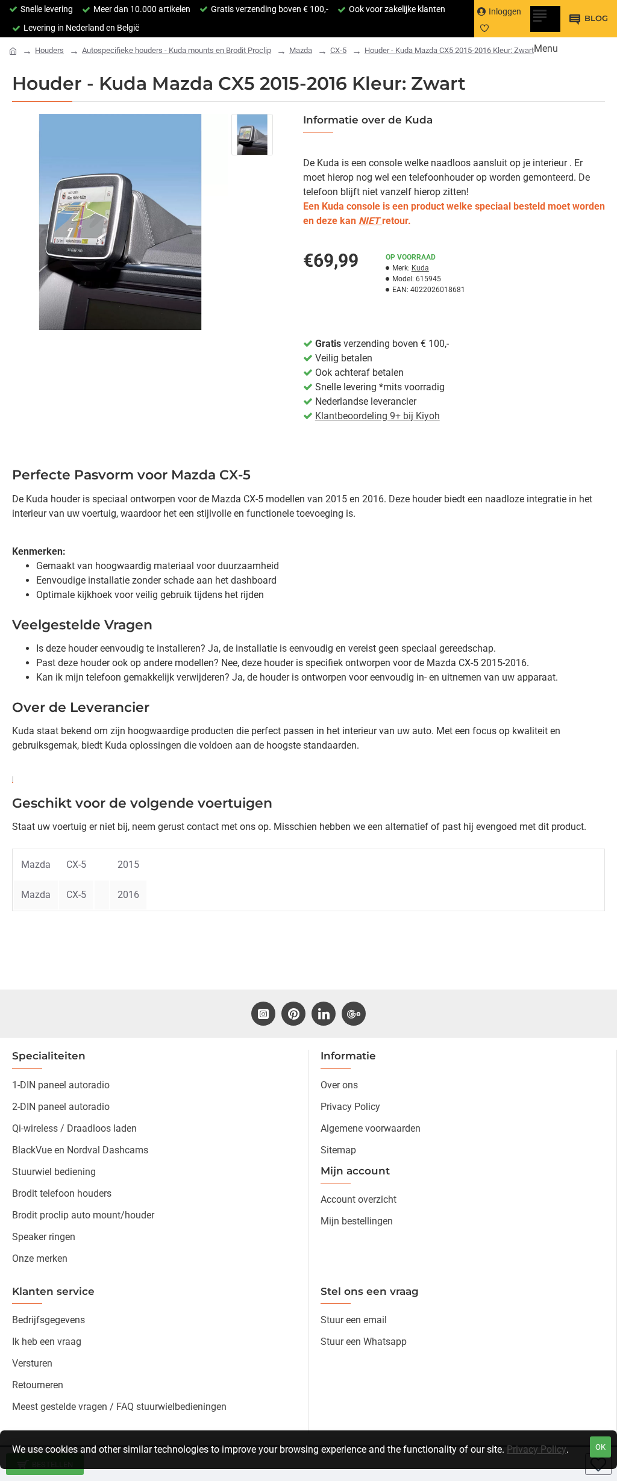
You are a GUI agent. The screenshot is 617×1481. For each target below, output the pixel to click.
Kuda (420, 268)
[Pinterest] (293, 1014)
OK (600, 1446)
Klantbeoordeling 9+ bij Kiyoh (377, 416)
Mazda (300, 50)
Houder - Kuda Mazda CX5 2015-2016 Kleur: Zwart (449, 50)
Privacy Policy (536, 1449)
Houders (49, 50)
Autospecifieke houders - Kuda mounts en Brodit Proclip (176, 50)
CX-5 (338, 50)
